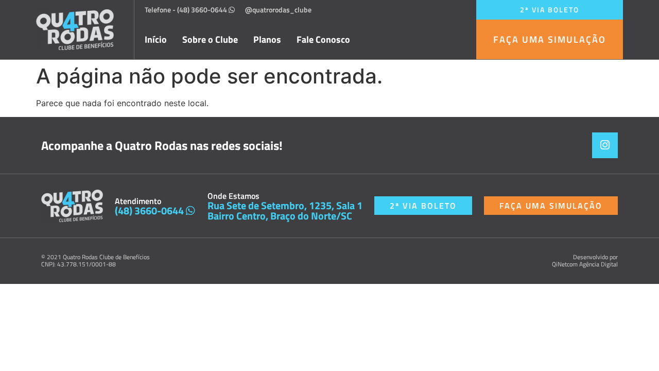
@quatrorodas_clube (278, 9)
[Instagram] (605, 145)
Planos (267, 40)
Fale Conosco (323, 40)
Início (156, 40)
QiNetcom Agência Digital (585, 264)
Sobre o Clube (210, 40)
